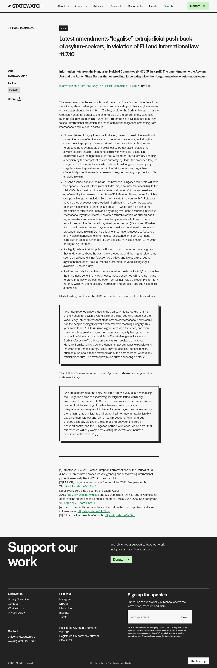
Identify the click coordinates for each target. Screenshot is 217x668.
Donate (195, 5)
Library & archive (18, 599)
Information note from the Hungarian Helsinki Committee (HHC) (97, 86)
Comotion (112, 663)
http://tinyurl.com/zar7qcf (120, 515)
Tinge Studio (125, 663)
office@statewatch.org (21, 636)
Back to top (198, 661)
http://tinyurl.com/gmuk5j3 (83, 495)
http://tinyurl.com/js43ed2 (80, 486)
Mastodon (65, 608)
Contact (13, 603)
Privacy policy (16, 612)
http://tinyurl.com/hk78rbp (94, 511)
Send (185, 617)
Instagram (65, 599)
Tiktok (63, 617)
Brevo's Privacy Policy (161, 633)
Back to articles (23, 27)
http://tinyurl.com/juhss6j (79, 503)
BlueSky (64, 612)
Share (12, 99)
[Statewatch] (25, 6)
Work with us (16, 608)
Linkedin (64, 603)
